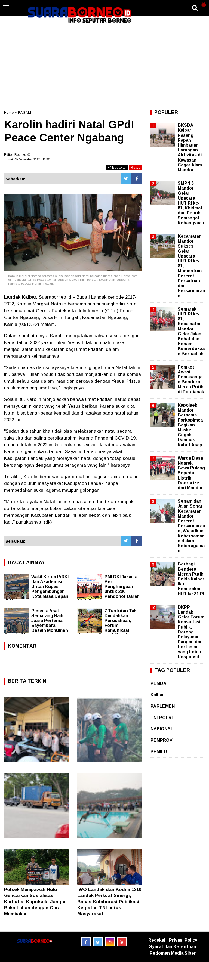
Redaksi (156, 940)
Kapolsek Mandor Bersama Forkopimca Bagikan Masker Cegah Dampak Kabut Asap (190, 425)
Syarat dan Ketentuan (172, 946)
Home (9, 112)
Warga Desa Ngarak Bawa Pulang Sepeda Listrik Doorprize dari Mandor (191, 473)
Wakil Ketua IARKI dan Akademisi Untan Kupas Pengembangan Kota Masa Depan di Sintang (36, 589)
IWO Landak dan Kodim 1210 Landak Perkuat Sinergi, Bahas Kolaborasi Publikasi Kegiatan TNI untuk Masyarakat (109, 901)
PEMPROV (161, 740)
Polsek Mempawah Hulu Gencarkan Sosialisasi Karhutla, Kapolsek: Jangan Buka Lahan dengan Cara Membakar (35, 901)
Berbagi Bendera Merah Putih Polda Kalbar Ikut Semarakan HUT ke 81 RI (191, 579)
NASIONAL (161, 728)
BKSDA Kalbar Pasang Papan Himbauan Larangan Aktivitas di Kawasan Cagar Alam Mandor (190, 147)
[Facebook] (136, 178)
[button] (203, 2)
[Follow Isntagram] (110, 941)
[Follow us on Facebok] (86, 941)
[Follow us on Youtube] (122, 941)
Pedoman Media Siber (173, 953)
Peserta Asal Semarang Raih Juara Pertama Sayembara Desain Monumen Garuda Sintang (36, 623)
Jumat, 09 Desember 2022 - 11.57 (27, 159)
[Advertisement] (104, 66)
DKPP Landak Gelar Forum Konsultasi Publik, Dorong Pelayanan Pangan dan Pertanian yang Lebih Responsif (191, 632)
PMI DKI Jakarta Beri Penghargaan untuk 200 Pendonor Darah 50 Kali (108, 589)
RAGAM (24, 112)
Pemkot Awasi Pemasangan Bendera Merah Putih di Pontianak (191, 379)
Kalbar (157, 694)
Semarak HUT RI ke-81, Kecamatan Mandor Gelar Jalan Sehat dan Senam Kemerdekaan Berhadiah (191, 331)
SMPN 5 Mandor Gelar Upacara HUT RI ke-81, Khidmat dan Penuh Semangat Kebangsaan (191, 203)
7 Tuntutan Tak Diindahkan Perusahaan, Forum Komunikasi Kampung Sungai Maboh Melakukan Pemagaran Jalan (107, 625)
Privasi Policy (183, 940)
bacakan (119, 167)
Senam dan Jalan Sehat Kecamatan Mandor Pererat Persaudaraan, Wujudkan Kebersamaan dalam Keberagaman (191, 526)
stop (137, 167)
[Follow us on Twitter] (98, 941)
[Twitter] (126, 178)
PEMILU (158, 751)
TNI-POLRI (161, 717)
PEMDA (158, 683)
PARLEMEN (162, 706)
